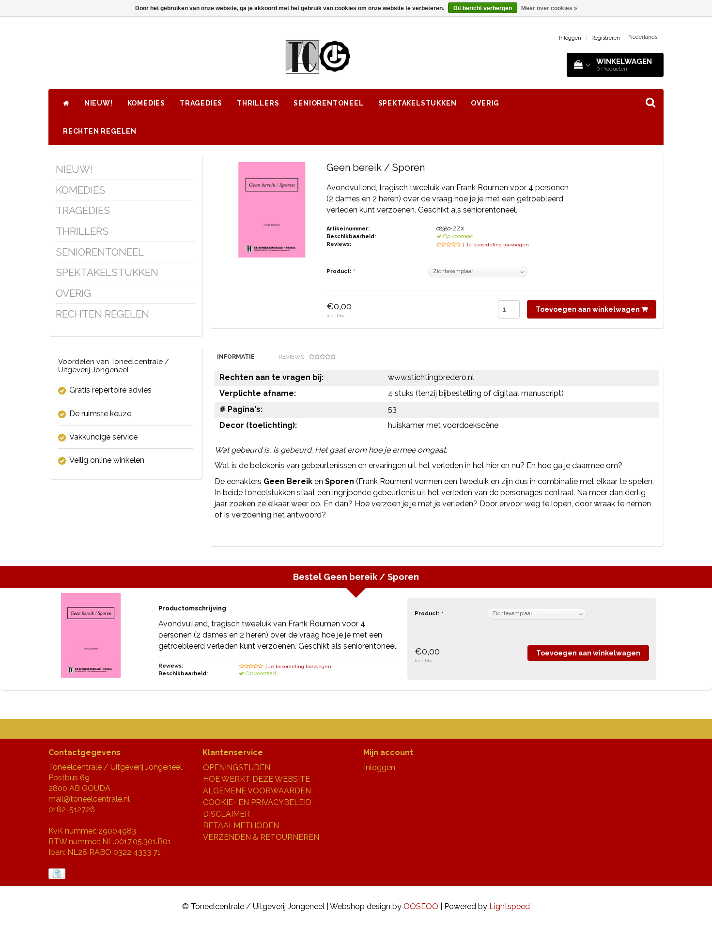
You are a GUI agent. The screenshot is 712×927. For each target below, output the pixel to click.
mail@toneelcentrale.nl (89, 799)
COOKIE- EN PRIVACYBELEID (257, 802)
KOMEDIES (146, 103)
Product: (340, 271)
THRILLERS (258, 103)
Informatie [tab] (236, 356)
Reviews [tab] (291, 356)
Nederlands (642, 37)
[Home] (66, 103)
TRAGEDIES (201, 103)
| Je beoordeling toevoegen (496, 244)
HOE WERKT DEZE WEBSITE (256, 779)
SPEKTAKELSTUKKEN (417, 103)
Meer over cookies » (549, 8)
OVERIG (485, 103)
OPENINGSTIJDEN (236, 767)
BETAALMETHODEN (241, 825)
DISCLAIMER (226, 814)
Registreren (605, 38)
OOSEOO (420, 906)
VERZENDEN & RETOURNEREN (261, 837)
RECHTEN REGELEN (100, 131)
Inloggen (570, 38)
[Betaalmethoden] (57, 874)
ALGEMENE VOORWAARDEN (257, 790)
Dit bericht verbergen (482, 8)
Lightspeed (509, 906)
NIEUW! (98, 103)
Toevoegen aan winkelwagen (588, 309)
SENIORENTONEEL (328, 103)
